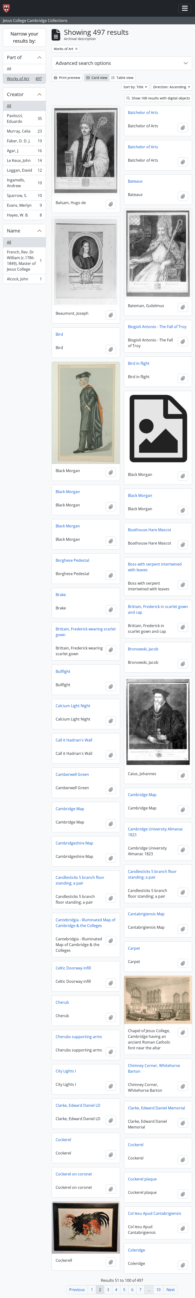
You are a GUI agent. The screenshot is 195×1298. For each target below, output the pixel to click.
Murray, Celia (24, 132)
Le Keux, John (24, 161)
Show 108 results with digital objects (160, 98)
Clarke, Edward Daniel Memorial (156, 1108)
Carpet (134, 948)
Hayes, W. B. (24, 216)
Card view (99, 77)
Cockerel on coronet (74, 1174)
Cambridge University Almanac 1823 (155, 831)
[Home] (8, 8)
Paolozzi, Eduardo (24, 118)
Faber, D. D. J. (24, 142)
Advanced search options (83, 63)
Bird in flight (139, 363)
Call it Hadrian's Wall (74, 740)
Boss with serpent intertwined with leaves (155, 566)
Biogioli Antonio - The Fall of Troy (157, 326)
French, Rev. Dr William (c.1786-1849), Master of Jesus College (24, 260)
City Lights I (66, 1071)
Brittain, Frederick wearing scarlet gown (86, 631)
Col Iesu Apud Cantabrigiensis (154, 1213)
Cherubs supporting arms (79, 1036)
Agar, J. (24, 152)
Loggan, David (24, 171)
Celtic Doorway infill (73, 968)
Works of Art (24, 79)
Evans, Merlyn (24, 206)
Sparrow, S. (24, 197)
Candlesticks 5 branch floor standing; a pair (152, 874)
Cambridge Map (142, 794)
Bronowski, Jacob (143, 649)
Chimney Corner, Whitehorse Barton (154, 1068)
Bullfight (63, 671)
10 (158, 1289)
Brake (61, 594)
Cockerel (63, 1139)
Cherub (62, 1002)
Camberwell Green (72, 774)
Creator (15, 94)
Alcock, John (24, 280)
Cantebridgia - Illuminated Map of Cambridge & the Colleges (85, 922)
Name (13, 230)
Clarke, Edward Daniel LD (78, 1105)
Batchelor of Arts (143, 112)
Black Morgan (68, 491)
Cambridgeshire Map (74, 843)
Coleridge (136, 1250)
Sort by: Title (133, 87)
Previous (77, 1289)
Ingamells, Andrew (24, 182)
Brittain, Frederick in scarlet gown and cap (158, 609)
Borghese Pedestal (72, 560)
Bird (59, 334)
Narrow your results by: (24, 37)
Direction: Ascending (170, 87)
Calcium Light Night (73, 705)
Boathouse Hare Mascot (149, 529)
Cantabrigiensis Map (146, 914)
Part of (14, 57)
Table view (124, 77)
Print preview (69, 77)
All (9, 69)
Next (170, 1289)
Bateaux (135, 181)
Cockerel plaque (142, 1179)
